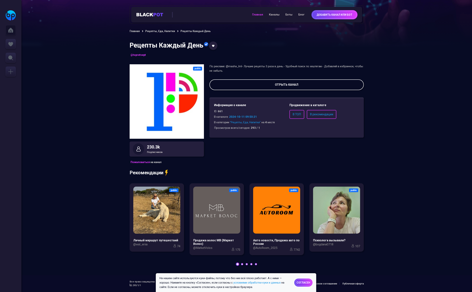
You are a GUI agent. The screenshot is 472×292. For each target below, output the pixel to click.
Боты (288, 14)
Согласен (303, 282)
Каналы (274, 14)
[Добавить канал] (11, 72)
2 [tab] (242, 264)
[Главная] (11, 30)
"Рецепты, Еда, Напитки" (245, 122)
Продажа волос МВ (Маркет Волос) (213, 242)
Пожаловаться (140, 162)
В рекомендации (321, 114)
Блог (301, 14)
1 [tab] (237, 264)
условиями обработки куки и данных (257, 282)
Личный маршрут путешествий (155, 240)
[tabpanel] (157, 218)
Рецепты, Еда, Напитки (160, 31)
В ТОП (297, 114)
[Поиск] (11, 58)
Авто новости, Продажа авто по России (276, 242)
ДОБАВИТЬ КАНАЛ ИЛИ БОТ (334, 14)
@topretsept (138, 54)
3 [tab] (247, 264)
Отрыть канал (286, 84)
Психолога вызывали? (329, 240)
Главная (257, 14)
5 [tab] (256, 264)
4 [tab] (251, 264)
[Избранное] (11, 44)
